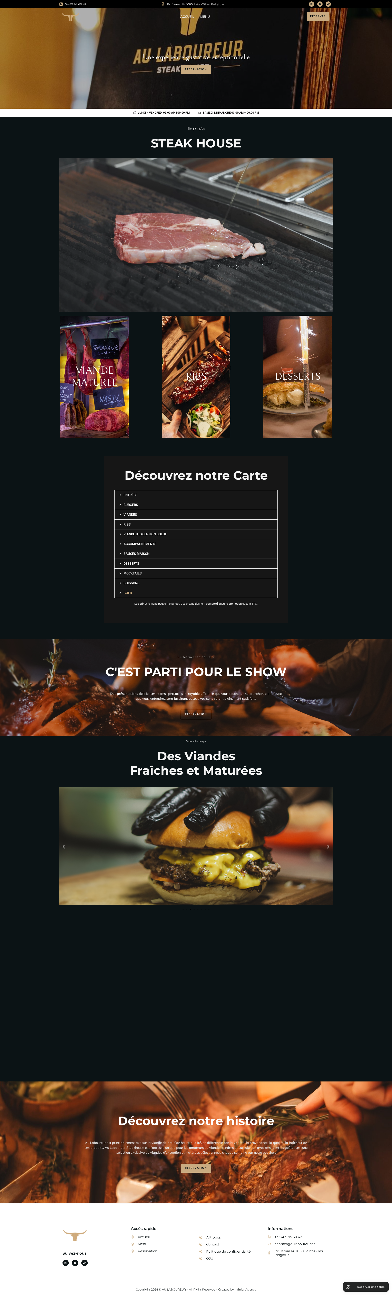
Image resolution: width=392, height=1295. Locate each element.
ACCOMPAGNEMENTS (140, 544)
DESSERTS (131, 564)
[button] (196, 495)
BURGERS (131, 505)
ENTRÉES (130, 495)
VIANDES (130, 515)
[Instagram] (311, 4)
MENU (205, 16)
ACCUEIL (187, 16)
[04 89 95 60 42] (61, 4)
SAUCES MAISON (136, 554)
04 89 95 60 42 (75, 4)
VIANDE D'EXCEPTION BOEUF (145, 534)
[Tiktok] (328, 4)
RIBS (127, 524)
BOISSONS (131, 583)
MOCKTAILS (133, 573)
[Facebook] (320, 4)
